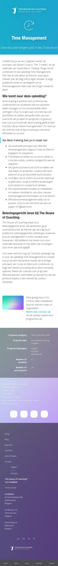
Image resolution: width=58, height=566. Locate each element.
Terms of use (10, 487)
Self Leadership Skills (40, 335)
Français (34, 351)
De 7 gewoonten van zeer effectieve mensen (21, 400)
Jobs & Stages (11, 456)
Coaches (8, 450)
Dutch (13, 470)
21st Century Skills (11, 403)
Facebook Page (23, 539)
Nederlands (36, 354)
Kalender (9, 445)
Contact (8, 461)
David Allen (8, 394)
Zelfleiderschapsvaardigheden (15, 384)
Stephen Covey (9, 390)
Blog (6, 439)
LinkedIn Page (17, 539)
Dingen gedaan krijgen (12, 397)
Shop (7, 434)
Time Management (11, 387)
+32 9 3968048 (11, 482)
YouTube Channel (28, 539)
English (34, 348)
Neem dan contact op (38, 311)
